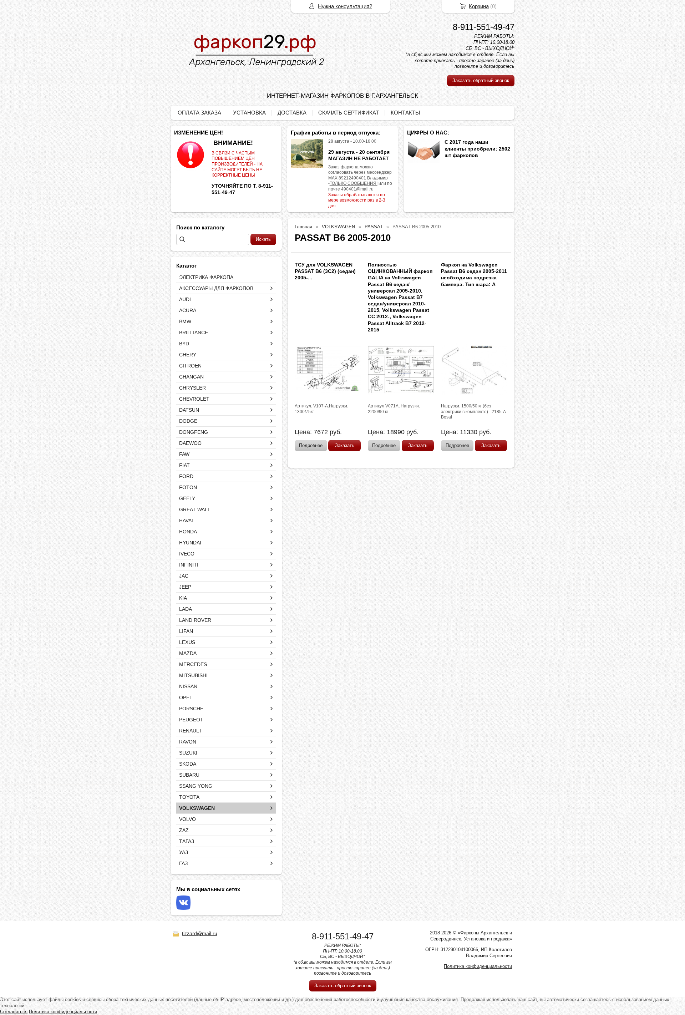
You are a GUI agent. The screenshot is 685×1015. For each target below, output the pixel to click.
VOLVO (187, 819)
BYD (184, 343)
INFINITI (188, 565)
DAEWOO (190, 443)
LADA (185, 609)
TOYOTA (189, 797)
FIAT (184, 465)
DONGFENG (193, 432)
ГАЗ (183, 863)
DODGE (188, 421)
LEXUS (187, 642)
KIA (183, 598)
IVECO (186, 554)
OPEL (185, 697)
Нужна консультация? (345, 6)
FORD (186, 476)
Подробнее (311, 445)
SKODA (187, 764)
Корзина (479, 6)
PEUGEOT (191, 719)
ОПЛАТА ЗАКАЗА (199, 113)
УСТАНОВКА (249, 113)
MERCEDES (193, 664)
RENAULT (190, 731)
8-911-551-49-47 (483, 27)
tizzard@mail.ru (199, 933)
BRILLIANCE (193, 332)
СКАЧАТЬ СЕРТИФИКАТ (348, 113)
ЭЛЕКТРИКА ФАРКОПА (206, 277)
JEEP (185, 587)
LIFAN (186, 631)
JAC (183, 576)
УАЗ (183, 852)
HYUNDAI (190, 542)
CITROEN (190, 366)
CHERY (187, 354)
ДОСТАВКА (292, 113)
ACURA (187, 310)
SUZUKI (188, 753)
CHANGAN (191, 377)
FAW (184, 454)
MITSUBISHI (193, 675)
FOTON (188, 487)
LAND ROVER (195, 620)
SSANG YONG (195, 786)
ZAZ (184, 830)
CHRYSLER (192, 388)
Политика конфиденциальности (478, 966)
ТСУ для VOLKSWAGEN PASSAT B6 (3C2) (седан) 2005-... (325, 271)
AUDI (185, 299)
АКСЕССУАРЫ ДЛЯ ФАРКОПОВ (216, 288)
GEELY (187, 498)
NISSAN (188, 686)
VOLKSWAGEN (197, 808)
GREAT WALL (194, 509)
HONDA (188, 531)
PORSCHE (191, 708)
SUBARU (189, 775)
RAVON (187, 742)
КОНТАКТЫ (405, 113)
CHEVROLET (194, 399)
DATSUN (189, 410)
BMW (185, 321)
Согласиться (13, 1011)
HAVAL (186, 520)
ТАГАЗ (186, 841)
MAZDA (188, 653)
